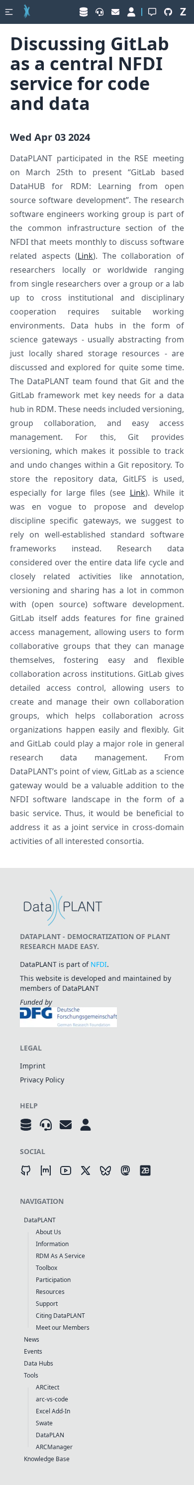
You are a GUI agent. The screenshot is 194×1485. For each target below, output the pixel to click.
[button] (9, 12)
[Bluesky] (105, 1170)
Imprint (32, 1065)
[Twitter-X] (86, 1170)
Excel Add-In (53, 1411)
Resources (50, 1291)
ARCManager (54, 1447)
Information (52, 1244)
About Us (48, 1232)
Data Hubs (38, 1363)
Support (47, 1303)
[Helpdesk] (46, 1125)
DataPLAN (50, 1435)
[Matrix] (46, 1170)
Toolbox (46, 1268)
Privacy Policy (42, 1079)
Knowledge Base (47, 1459)
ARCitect (47, 1387)
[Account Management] (86, 1125)
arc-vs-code (52, 1399)
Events (33, 1351)
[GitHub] (26, 1170)
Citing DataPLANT (60, 1315)
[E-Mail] (66, 1125)
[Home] (27, 12)
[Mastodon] (125, 1170)
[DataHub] (26, 1125)
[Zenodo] (145, 1170)
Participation (53, 1279)
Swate (44, 1423)
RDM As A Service (60, 1256)
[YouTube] (66, 1170)
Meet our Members (63, 1327)
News (31, 1339)
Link (85, 255)
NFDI (99, 964)
